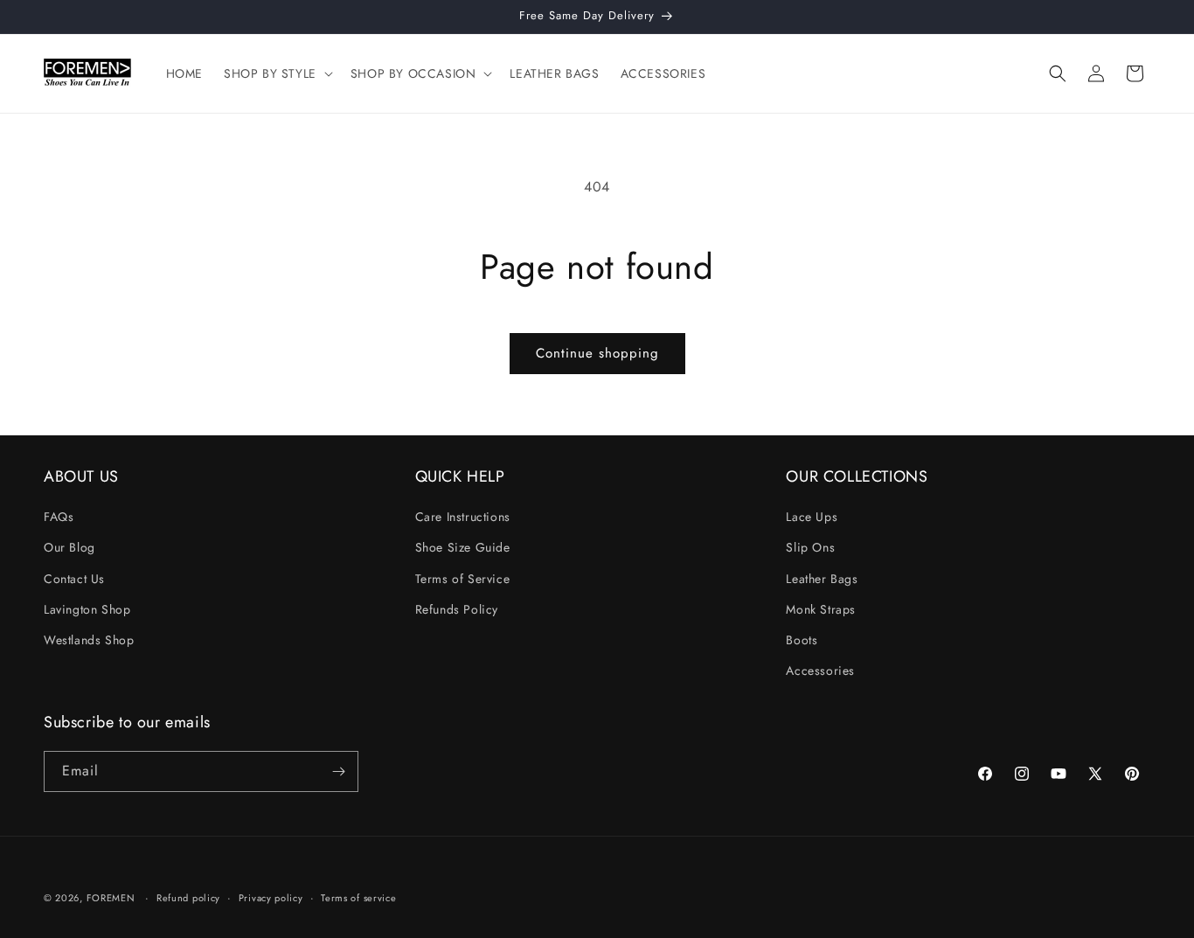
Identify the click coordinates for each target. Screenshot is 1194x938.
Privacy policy (271, 898)
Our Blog (69, 547)
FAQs (58, 516)
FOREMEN (113, 898)
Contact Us (74, 578)
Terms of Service (462, 578)
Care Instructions (462, 516)
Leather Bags (821, 578)
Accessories (820, 670)
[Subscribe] (338, 771)
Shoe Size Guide (462, 547)
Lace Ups (811, 516)
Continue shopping (597, 353)
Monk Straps (821, 609)
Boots (801, 640)
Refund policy (188, 898)
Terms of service (358, 898)
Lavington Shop (87, 609)
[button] (276, 73)
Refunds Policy (456, 609)
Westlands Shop (89, 640)
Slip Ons (810, 547)
